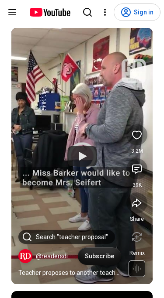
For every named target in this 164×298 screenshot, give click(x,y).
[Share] (136, 202)
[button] (25, 256)
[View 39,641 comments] (136, 168)
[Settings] (105, 12)
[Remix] (136, 236)
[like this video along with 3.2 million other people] (136, 134)
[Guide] (12, 12)
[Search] (87, 12)
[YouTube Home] (50, 12)
